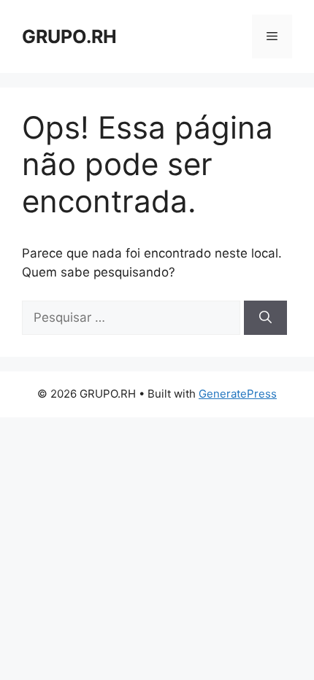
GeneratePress (238, 394)
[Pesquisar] (265, 318)
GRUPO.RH (69, 36)
